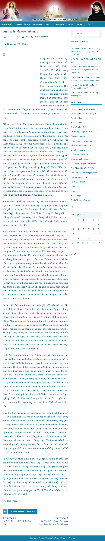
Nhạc (70, 24)
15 (98, 234)
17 (73, 238)
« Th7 (73, 254)
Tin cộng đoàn (77, 118)
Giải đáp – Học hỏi (79, 177)
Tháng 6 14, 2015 (13, 37)
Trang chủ (7, 24)
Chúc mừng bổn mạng (80, 159)
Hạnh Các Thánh (78, 182)
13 (88, 234)
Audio (79, 24)
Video (48, 24)
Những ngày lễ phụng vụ (81, 141)
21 (93, 238)
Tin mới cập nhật (41, 37)
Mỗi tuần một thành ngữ (81, 145)
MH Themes (70, 538)
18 (78, 238)
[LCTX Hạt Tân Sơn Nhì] (52, 19)
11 (78, 234)
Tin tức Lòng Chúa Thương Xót (84, 113)
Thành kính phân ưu (79, 154)
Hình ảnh (60, 24)
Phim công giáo (77, 195)
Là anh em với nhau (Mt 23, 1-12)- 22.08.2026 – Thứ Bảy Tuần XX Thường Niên (86, 51)
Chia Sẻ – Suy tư (78, 150)
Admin (27, 37)
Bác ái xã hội (76, 122)
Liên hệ (90, 24)
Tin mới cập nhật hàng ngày (29, 24)
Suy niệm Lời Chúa (79, 127)
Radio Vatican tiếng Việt (81, 200)
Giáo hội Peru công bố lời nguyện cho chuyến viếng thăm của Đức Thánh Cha (85, 70)
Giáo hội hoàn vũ (78, 136)
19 (83, 238)
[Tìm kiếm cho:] (86, 33)
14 (93, 234)
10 (73, 234)
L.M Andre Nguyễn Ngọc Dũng (84, 173)
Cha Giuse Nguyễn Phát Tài (83, 168)
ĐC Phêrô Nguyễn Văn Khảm (83, 164)
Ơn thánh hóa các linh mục (22, 511)
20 (88, 238)
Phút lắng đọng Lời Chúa (81, 132)
